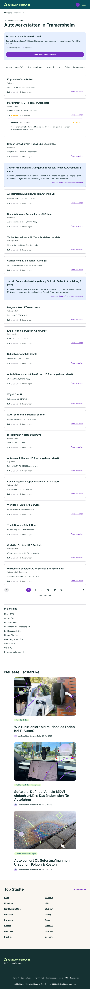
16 (48, 590)
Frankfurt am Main (12, 909)
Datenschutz (26, 978)
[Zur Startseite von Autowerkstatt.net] (17, 4)
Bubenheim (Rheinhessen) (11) (17, 627)
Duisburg (8, 937)
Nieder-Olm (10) (11, 635)
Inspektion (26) (53, 67)
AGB (66, 978)
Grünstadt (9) (10, 643)
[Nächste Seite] (83, 590)
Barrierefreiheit (38, 978)
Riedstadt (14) (10, 622)
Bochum (48, 937)
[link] (45, 85)
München (8, 903)
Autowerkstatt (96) (14, 67)
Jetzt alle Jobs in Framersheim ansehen (67, 183)
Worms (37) (9, 618)
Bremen (7, 926)
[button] (78, 5)
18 (61, 590)
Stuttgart (49, 909)
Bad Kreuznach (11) (12, 631)
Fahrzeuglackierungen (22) (77, 67)
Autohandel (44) (35, 67)
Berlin (6, 897)
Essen (48, 920)
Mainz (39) (9, 614)
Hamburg (49, 897)
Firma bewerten (77, 92)
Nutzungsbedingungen (54, 978)
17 (55, 590)
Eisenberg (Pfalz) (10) (13, 639)
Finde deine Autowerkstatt (45, 55)
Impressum (74, 978)
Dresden (49, 926)
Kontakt (16, 978)
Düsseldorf (9, 914)
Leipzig (48, 914)
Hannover (8, 931)
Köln (47, 903)
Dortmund (8, 920)
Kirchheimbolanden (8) (14, 652)
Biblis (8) (8, 648)
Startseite (8, 13)
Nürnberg (49, 931)
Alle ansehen (80, 889)
